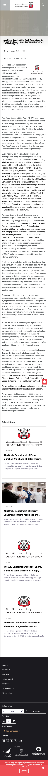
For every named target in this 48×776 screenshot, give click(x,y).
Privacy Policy (7, 693)
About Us (5, 665)
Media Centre (15, 51)
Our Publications (8, 688)
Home (5, 51)
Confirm (24, 771)
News (25, 51)
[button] (44, 382)
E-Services (5, 674)
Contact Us (6, 670)
